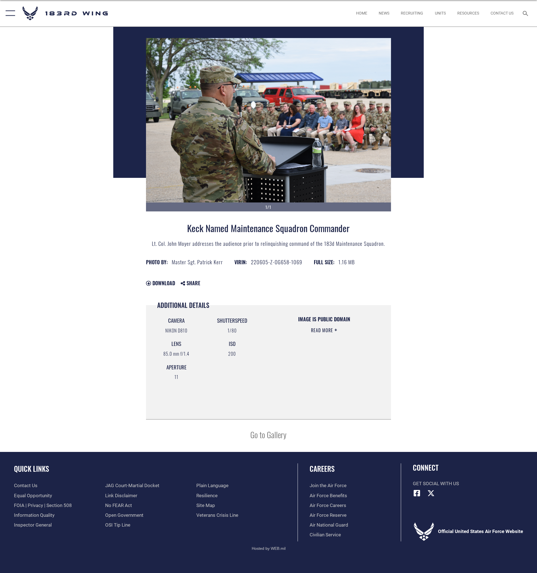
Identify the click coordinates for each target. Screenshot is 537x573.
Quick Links (31, 468)
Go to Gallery (268, 434)
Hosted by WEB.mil (269, 548)
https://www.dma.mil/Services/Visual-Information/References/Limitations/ (317, 385)
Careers (322, 468)
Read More (323, 330)
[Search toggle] (526, 13)
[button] (9, 13)
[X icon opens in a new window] (431, 493)
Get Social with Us (436, 483)
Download (163, 283)
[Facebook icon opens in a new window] (417, 493)
